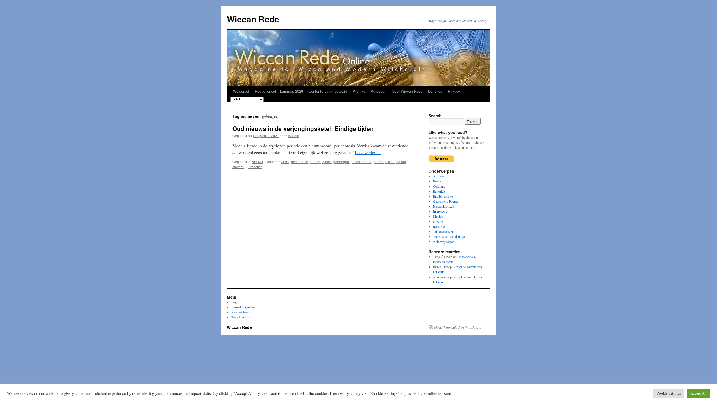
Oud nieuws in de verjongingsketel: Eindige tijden (303, 128)
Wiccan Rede (253, 19)
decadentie (299, 161)
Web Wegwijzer (443, 241)
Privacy (454, 91)
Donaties (435, 91)
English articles (443, 196)
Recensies (439, 226)
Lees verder (368, 152)
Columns (439, 186)
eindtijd (315, 161)
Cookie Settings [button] (669, 393)
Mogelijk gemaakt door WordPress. (457, 327)
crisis (285, 161)
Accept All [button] (698, 393)
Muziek (438, 216)
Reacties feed (240, 312)
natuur (401, 161)
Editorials (439, 191)
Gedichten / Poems (445, 201)
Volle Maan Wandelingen (449, 236)
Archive (359, 91)
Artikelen (439, 176)
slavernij (238, 166)
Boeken (438, 181)
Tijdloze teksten (443, 231)
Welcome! (241, 91)
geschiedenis (361, 161)
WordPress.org (241, 317)
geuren (378, 161)
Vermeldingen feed (243, 307)
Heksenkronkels (444, 206)
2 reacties (255, 166)
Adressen (378, 91)
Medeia (293, 135)
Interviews (440, 211)
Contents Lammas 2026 (328, 91)
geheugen (341, 161)
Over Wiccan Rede (407, 91)
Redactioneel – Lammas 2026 (279, 91)
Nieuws (257, 161)
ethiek (327, 161)
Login (235, 302)
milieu (390, 161)
